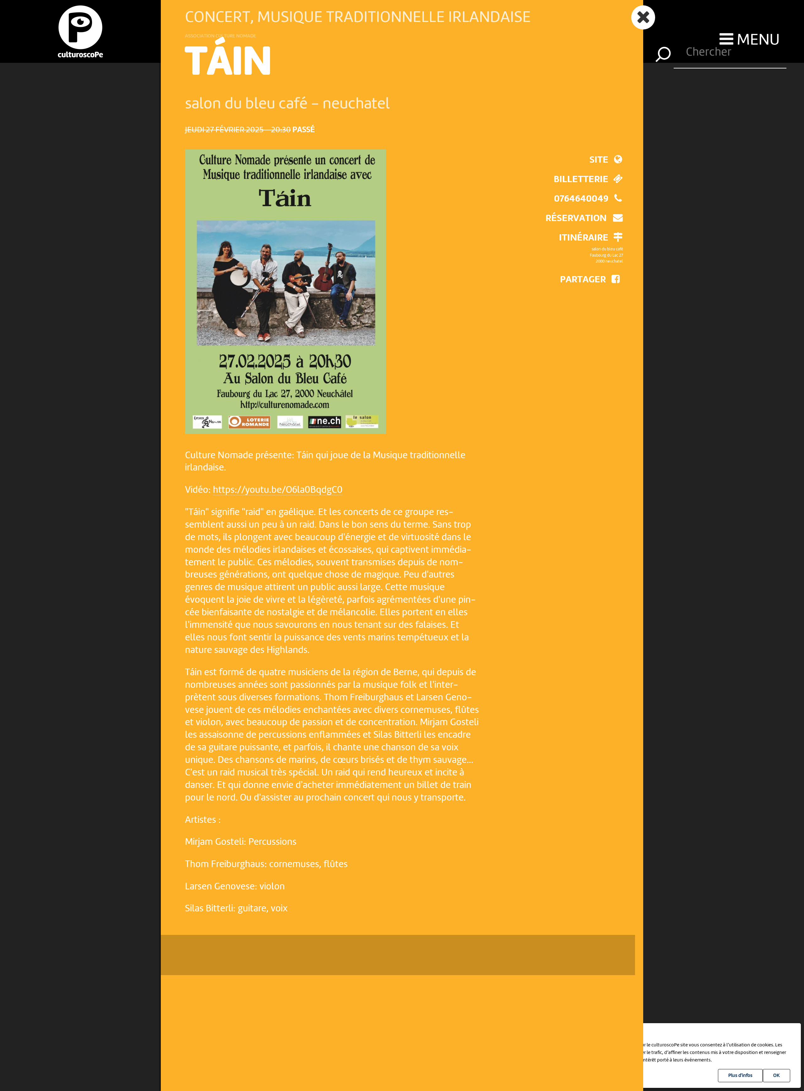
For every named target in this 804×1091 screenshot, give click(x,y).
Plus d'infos (740, 1075)
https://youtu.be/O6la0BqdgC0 (278, 490)
